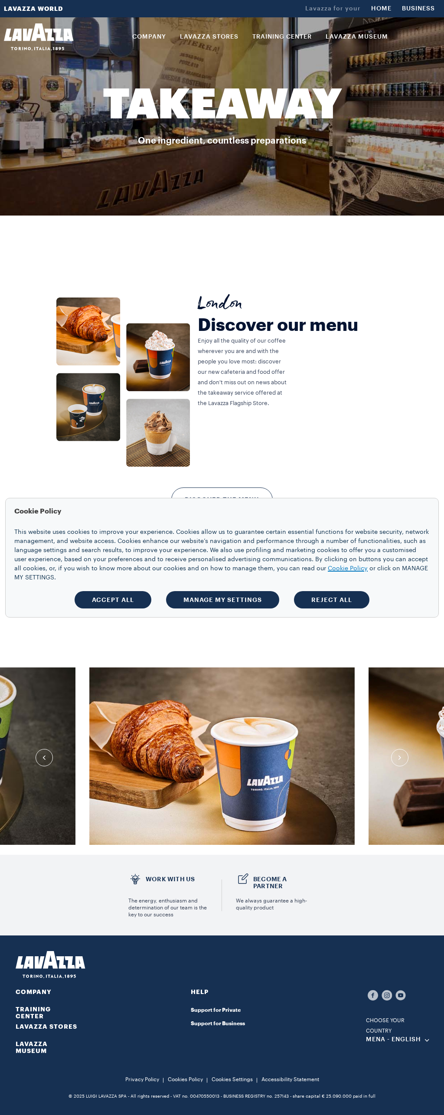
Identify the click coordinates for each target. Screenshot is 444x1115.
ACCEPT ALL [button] (113, 600)
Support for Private (216, 1010)
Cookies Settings (232, 1079)
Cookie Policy (348, 569)
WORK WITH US (170, 879)
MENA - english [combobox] (393, 1040)
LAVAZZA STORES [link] (209, 37)
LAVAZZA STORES (46, 1026)
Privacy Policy (142, 1079)
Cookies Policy (185, 1079)
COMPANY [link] (149, 37)
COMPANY (34, 992)
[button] (222, 997)
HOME (381, 9)
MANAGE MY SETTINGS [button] (222, 600)
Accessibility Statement (290, 1079)
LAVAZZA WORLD (33, 9)
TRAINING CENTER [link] (282, 37)
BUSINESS (418, 9)
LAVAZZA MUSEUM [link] (357, 37)
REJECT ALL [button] (331, 600)
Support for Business (218, 1023)
